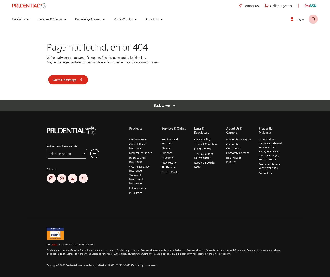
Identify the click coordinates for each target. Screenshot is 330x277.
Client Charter (202, 149)
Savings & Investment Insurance (136, 179)
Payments (168, 158)
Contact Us (265, 173)
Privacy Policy (202, 139)
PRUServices (169, 167)
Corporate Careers (237, 153)
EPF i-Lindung (137, 188)
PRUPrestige (169, 162)
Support (166, 153)
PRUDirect (135, 193)
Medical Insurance (140, 153)
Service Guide (170, 172)
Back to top (162, 105)
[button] (21, 19)
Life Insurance (138, 139)
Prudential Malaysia (238, 139)
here (54, 244)
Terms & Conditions (206, 144)
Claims (166, 148)
